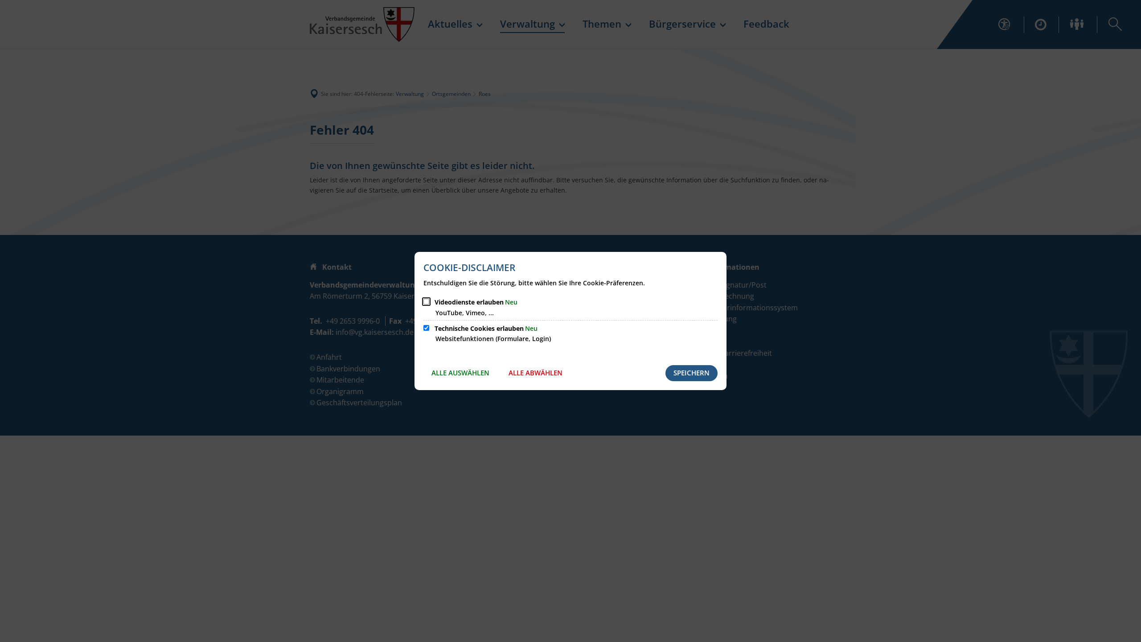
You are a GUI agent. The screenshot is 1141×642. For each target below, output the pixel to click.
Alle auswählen (460, 372)
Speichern (691, 372)
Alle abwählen (535, 372)
